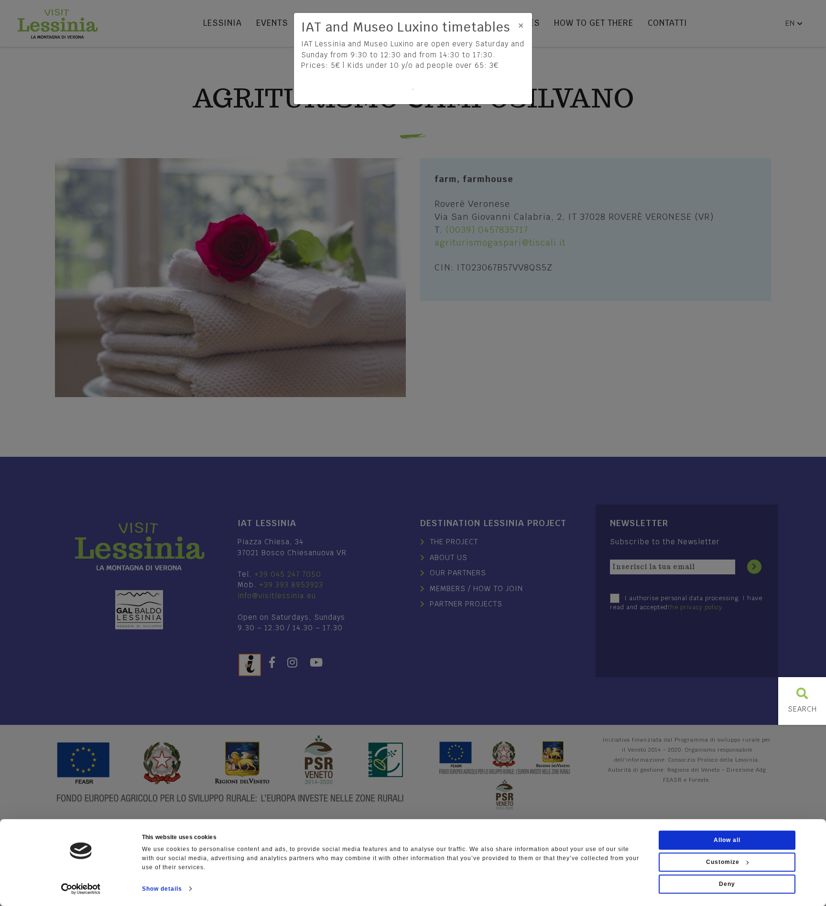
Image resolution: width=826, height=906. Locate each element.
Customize (722, 862)
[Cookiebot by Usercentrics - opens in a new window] (81, 889)
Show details (162, 888)
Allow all (727, 840)
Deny (727, 884)
